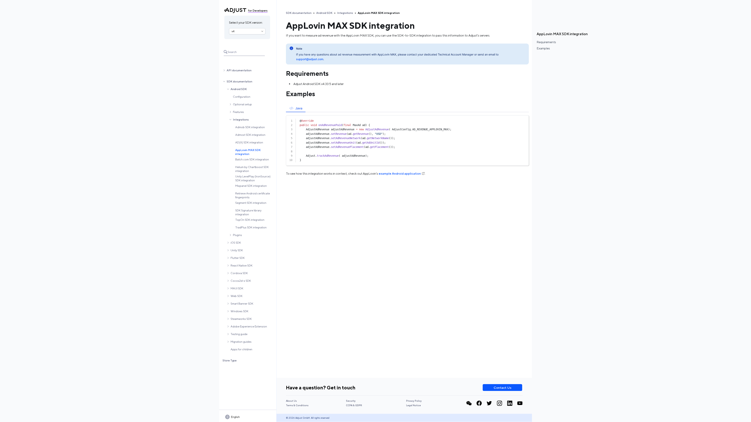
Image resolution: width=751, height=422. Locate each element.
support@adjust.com (309, 59)
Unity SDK (237, 250)
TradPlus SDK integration (251, 227)
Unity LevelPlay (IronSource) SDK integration (252, 178)
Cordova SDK (239, 273)
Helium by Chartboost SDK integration (252, 169)
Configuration (241, 96)
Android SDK (239, 89)
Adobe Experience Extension (249, 326)
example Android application (400, 173)
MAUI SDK (237, 288)
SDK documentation (239, 81)
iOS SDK (236, 242)
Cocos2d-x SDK (241, 280)
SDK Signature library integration (248, 212)
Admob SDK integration (250, 127)
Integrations (241, 119)
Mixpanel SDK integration (251, 185)
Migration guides (241, 341)
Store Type (230, 360)
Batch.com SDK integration (252, 159)
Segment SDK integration (250, 202)
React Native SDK (241, 265)
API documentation (239, 70)
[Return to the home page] (235, 10)
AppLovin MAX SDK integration (248, 152)
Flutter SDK (238, 257)
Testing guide (239, 334)
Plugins (237, 235)
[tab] (295, 108)
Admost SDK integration (250, 134)
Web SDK (237, 296)
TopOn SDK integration (249, 219)
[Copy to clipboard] (524, 120)
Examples (543, 48)
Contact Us (502, 388)
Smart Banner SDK (242, 303)
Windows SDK (239, 311)
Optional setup (242, 104)
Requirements (546, 42)
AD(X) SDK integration (249, 142)
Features (238, 112)
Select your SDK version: (246, 22)
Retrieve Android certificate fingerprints (252, 195)
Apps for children (241, 349)
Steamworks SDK (241, 318)
